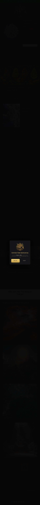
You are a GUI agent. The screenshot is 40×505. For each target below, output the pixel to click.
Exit (24, 260)
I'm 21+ (15, 260)
